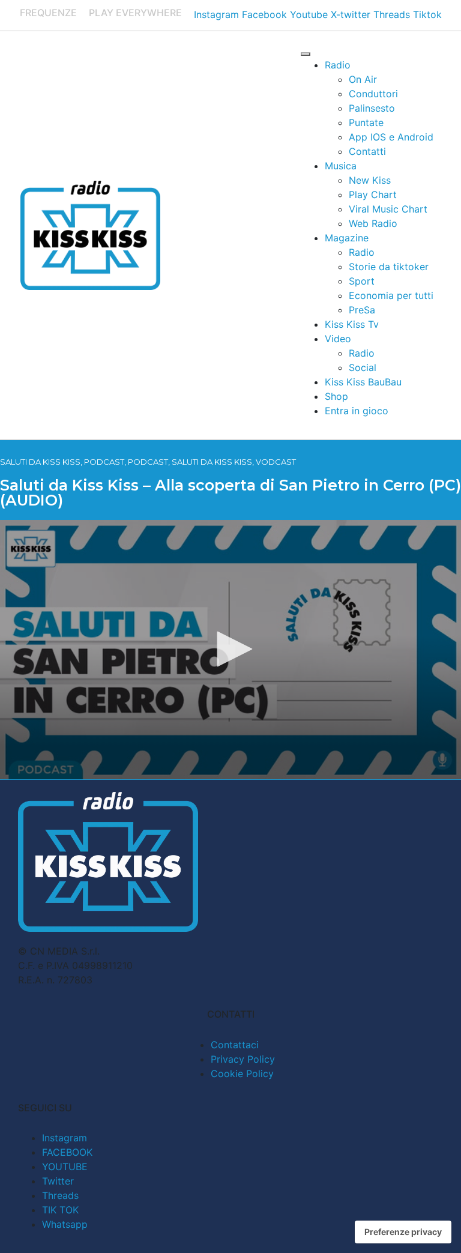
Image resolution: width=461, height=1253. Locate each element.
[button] (230, 649)
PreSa (362, 310)
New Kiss (370, 180)
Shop (336, 396)
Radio (338, 65)
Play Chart (373, 195)
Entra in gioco (356, 411)
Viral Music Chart (388, 209)
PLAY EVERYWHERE (135, 13)
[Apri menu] (305, 54)
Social (362, 367)
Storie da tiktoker (389, 267)
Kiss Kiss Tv (352, 324)
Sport (362, 281)
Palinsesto (372, 108)
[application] (230, 649)
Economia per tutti (391, 295)
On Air (363, 79)
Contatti (367, 151)
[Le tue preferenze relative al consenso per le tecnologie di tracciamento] (403, 1232)
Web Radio (373, 223)
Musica (341, 166)
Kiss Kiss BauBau (363, 382)
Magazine (347, 238)
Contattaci (235, 1045)
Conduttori (373, 94)
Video (338, 339)
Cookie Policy (242, 1073)
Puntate (366, 122)
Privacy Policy (243, 1059)
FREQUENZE (48, 13)
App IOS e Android (391, 137)
